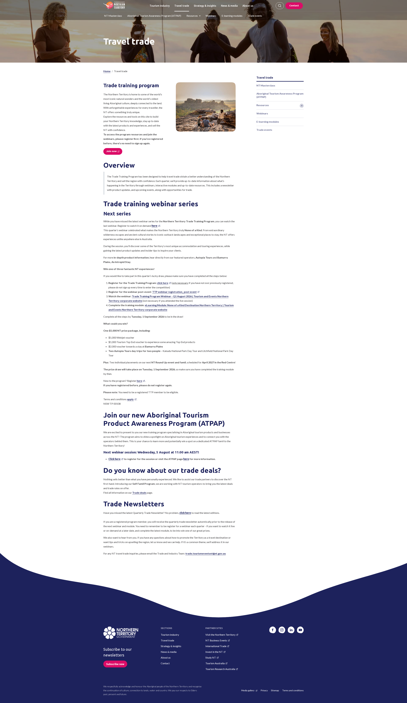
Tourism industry (160, 5)
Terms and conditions (293, 690)
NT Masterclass (113, 15)
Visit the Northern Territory (220, 634)
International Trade (215, 646)
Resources (192, 15)
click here (162, 282)
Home (106, 71)
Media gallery (248, 690)
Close (280, 5)
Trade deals (139, 492)
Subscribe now (115, 664)
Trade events (255, 15)
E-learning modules (232, 15)
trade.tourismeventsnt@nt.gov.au (205, 553)
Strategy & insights (205, 5)
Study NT (210, 657)
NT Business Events (216, 640)
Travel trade (181, 5)
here (139, 380)
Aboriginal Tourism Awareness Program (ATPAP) (154, 15)
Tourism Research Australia (220, 668)
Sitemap (275, 690)
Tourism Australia (215, 663)
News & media (229, 5)
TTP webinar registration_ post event (174, 291)
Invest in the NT (214, 651)
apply (130, 399)
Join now (111, 151)
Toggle (302, 106)
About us (247, 5)
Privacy (264, 690)
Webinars (211, 15)
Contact (294, 5)
